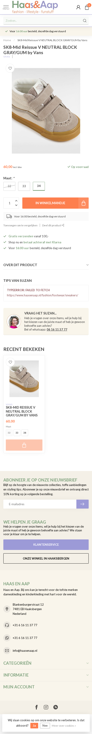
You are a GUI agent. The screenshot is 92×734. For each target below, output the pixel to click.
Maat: (8, 178)
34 (24, 432)
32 (9, 432)
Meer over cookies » (64, 725)
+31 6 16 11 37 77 (25, 625)
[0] (87, 7)
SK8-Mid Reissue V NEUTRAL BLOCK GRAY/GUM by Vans (52, 40)
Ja (34, 725)
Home (7, 40)
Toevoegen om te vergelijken (20, 225)
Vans (6, 56)
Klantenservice (46, 544)
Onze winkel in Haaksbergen (46, 558)
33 (17, 432)
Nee (45, 725)
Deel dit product (52, 225)
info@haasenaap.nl (25, 650)
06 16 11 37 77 (57, 329)
